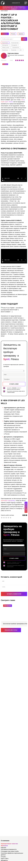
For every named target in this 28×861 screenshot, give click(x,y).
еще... (21, 50)
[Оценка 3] (6, 518)
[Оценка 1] (2, 518)
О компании (5, 840)
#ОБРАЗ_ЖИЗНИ (5, 47)
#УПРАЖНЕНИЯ (15, 47)
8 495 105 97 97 (16, 3)
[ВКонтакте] (23, 515)
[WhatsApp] (26, 515)
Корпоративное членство (9, 843)
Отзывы (3, 856)
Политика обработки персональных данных (12, 854)
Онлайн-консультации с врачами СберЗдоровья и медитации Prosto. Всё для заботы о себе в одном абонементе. (14, 8)
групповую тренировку (8, 500)
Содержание (26, 507)
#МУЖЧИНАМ (5, 50)
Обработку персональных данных (13, 563)
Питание (13, 33)
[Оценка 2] (4, 518)
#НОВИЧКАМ (13, 50)
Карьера (3, 847)
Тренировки (5, 33)
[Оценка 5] (10, 518)
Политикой (14, 387)
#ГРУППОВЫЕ (5, 42)
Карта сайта (4, 858)
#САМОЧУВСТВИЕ (15, 42)
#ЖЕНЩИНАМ (5, 45)
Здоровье (21, 33)
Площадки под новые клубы (10, 851)
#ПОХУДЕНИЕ (14, 45)
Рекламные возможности (9, 849)
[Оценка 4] (8, 518)
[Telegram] (24, 515)
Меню (25, 3)
